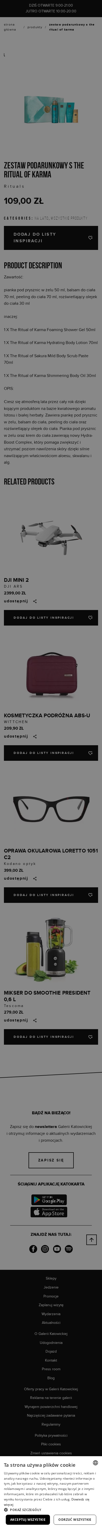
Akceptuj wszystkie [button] (28, 1519)
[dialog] (51, 765)
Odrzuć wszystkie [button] (74, 1519)
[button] (51, 1509)
